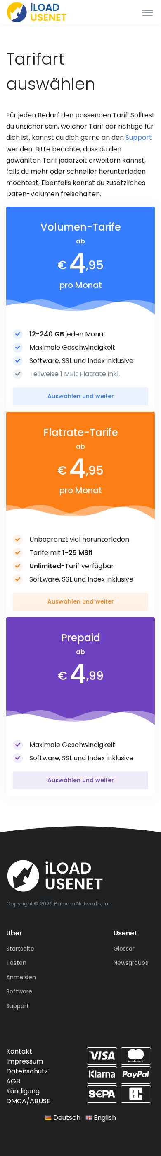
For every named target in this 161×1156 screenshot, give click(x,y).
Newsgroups (131, 963)
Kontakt (19, 1051)
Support (138, 137)
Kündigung (23, 1091)
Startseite (20, 948)
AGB (13, 1081)
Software (19, 991)
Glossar (124, 948)
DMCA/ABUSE (28, 1101)
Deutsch (66, 1117)
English (104, 1117)
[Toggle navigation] (147, 12)
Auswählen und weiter (80, 396)
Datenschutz (27, 1071)
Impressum (24, 1061)
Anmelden (21, 977)
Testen (16, 963)
